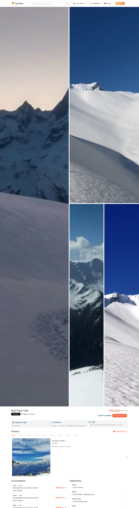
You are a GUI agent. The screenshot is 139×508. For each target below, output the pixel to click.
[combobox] (50, 3)
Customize (120, 3)
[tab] (13, 435)
